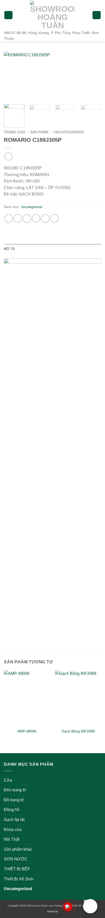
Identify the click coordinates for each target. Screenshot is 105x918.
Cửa (8, 780)
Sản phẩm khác (18, 849)
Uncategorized (69, 132)
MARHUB (52, 911)
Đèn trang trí (15, 790)
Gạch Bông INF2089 (78, 731)
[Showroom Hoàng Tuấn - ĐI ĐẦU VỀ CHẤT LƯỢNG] (52, 15)
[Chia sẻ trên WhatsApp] (8, 218)
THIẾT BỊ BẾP (17, 869)
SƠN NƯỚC (16, 859)
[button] (8, 15)
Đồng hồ (11, 809)
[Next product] (8, 156)
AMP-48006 (26, 731)
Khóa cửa (13, 829)
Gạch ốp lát (14, 819)
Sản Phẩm (39, 132)
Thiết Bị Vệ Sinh (18, 879)
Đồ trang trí (14, 800)
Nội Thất (11, 839)
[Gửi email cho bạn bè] (36, 218)
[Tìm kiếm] (97, 15)
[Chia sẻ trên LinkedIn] (54, 218)
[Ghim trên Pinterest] (45, 218)
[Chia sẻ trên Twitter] (27, 218)
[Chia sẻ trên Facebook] (18, 218)
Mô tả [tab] (9, 249)
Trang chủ (14, 132)
